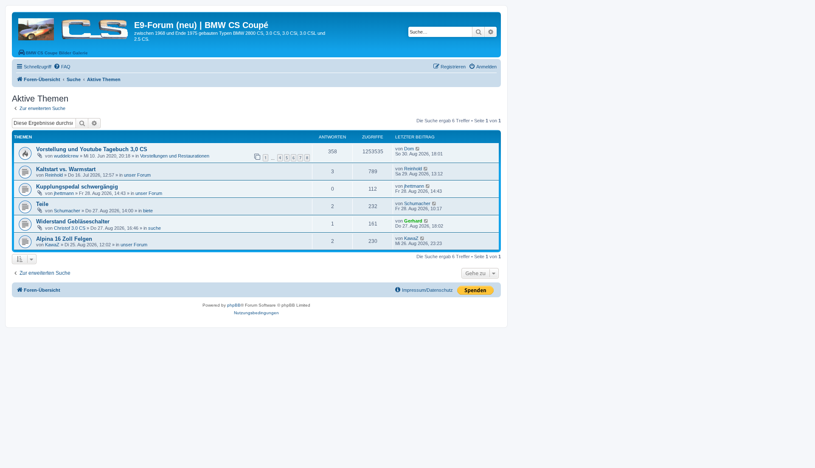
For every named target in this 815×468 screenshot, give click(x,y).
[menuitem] (61, 67)
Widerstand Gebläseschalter (73, 221)
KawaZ (52, 244)
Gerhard (413, 220)
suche (154, 228)
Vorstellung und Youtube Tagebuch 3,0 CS (91, 149)
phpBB (234, 305)
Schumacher (67, 210)
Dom (409, 148)
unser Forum (137, 175)
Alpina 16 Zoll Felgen (64, 239)
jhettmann (64, 193)
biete (148, 210)
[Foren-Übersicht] (74, 27)
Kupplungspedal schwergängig (77, 186)
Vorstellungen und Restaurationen (174, 155)
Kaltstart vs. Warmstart (66, 169)
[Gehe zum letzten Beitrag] (418, 148)
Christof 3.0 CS (69, 228)
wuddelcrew (66, 155)
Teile (42, 204)
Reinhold (54, 175)
